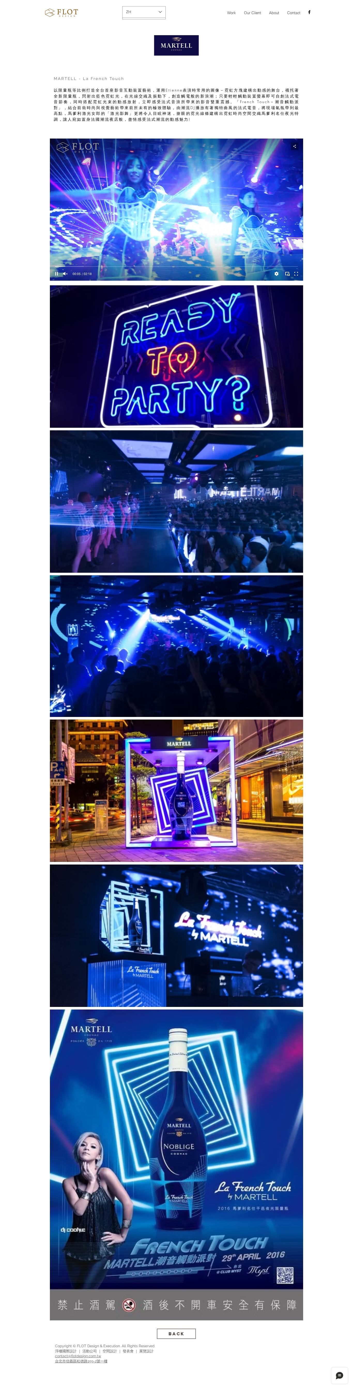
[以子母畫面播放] (287, 273)
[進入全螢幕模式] (296, 273)
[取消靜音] (65, 273)
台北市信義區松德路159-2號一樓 (81, 1361)
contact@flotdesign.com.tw (78, 1356)
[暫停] (56, 273)
